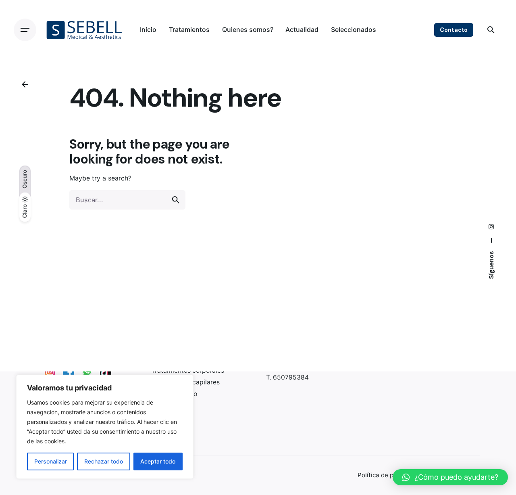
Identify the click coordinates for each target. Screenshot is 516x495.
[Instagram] (50, 371)
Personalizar (50, 461)
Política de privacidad (389, 475)
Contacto (454, 30)
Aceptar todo (157, 461)
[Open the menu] (25, 30)
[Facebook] (68, 371)
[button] (450, 477)
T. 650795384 (287, 378)
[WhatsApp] (87, 371)
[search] (175, 200)
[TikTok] (105, 371)
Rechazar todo (103, 461)
